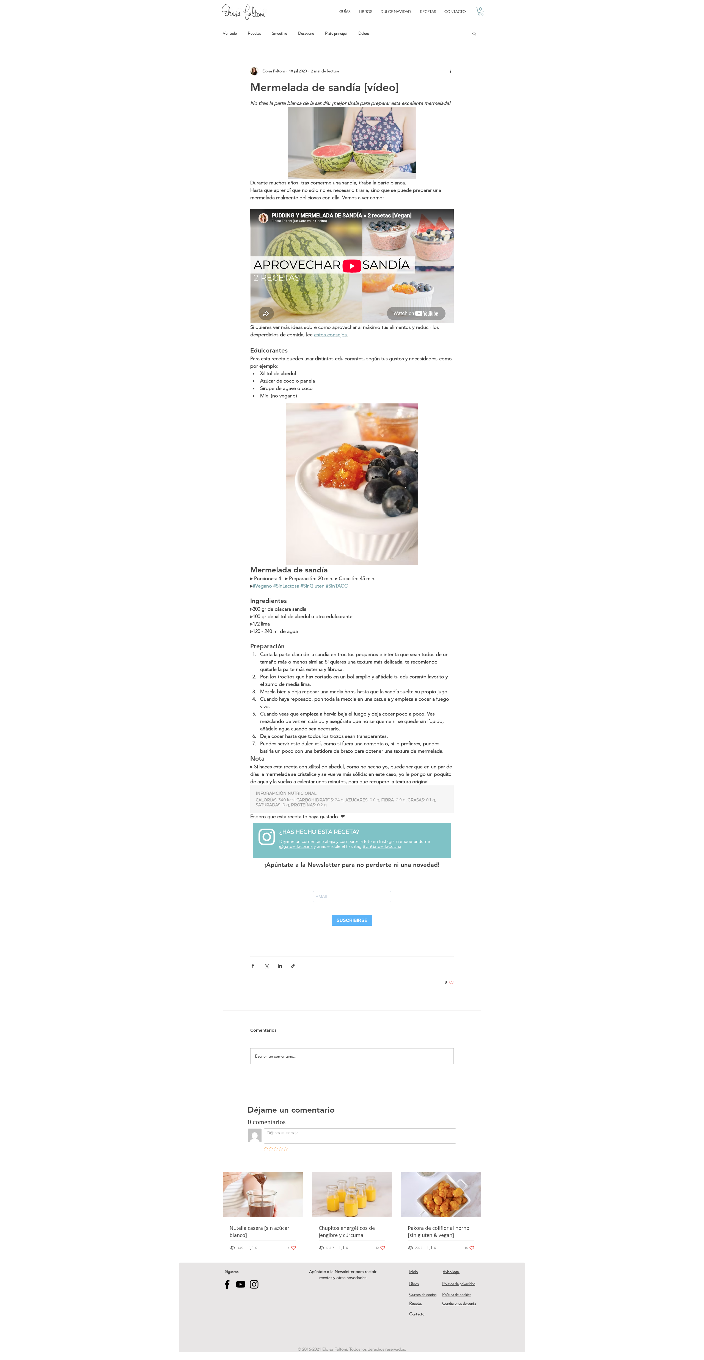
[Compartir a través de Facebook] (252, 965)
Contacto (416, 1314)
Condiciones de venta (459, 1303)
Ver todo (230, 33)
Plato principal (336, 33)
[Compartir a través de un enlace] (293, 965)
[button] (481, 11)
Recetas (254, 33)
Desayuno (306, 33)
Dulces (364, 33)
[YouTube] (240, 1284)
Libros (414, 1284)
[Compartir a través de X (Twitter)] (266, 965)
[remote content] (352, 799)
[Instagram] (254, 1284)
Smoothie (279, 33)
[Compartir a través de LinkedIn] (279, 965)
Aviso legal (451, 1272)
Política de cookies (456, 1294)
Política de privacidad (458, 1284)
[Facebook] (227, 1284)
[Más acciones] (450, 71)
